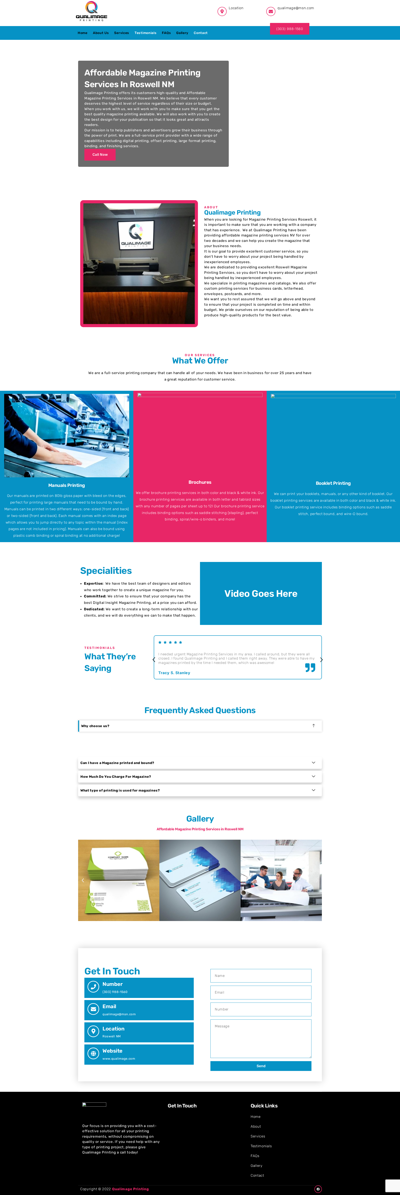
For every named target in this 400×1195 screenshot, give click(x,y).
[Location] (93, 1031)
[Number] (93, 987)
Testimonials (145, 33)
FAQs (166, 33)
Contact (201, 33)
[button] (154, 660)
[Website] (93, 1053)
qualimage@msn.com (296, 8)
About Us (101, 33)
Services (121, 33)
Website (112, 1051)
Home (83, 33)
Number (112, 984)
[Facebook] (318, 1189)
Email (109, 1006)
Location (113, 1029)
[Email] (93, 1009)
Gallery (182, 33)
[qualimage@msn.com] (270, 11)
